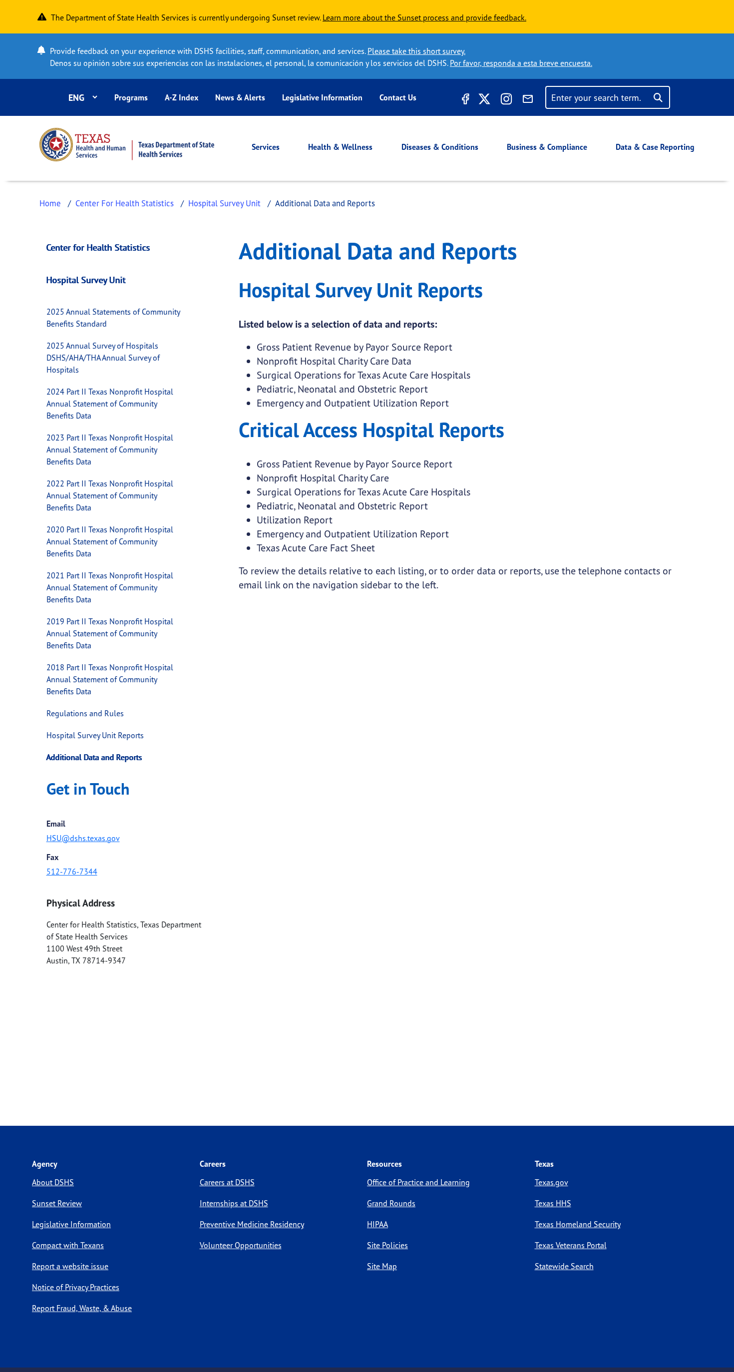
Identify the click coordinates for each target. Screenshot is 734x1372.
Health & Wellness (340, 147)
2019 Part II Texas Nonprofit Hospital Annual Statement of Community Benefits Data (109, 633)
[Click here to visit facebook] (464, 100)
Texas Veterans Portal (571, 1245)
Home (50, 203)
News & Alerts (240, 97)
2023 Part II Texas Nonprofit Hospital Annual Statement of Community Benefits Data (109, 449)
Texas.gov (551, 1182)
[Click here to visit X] (484, 100)
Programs (131, 97)
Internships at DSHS (234, 1203)
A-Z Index (181, 97)
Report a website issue (70, 1266)
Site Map (382, 1266)
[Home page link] (126, 144)
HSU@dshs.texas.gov (83, 838)
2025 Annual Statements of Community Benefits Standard (113, 318)
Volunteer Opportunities (241, 1245)
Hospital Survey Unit (224, 203)
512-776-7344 (71, 872)
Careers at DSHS (227, 1182)
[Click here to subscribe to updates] (528, 100)
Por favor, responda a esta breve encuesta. (521, 63)
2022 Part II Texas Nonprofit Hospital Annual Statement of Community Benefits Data (109, 495)
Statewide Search (564, 1266)
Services (266, 147)
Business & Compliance (547, 147)
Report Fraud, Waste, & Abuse (82, 1308)
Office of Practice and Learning (418, 1182)
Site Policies (387, 1245)
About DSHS (53, 1182)
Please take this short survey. (416, 51)
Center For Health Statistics (124, 203)
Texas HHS (553, 1203)
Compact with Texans (68, 1245)
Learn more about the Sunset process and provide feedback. (424, 17)
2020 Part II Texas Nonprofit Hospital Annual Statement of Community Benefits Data (109, 541)
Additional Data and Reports (94, 757)
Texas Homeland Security (578, 1224)
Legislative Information (322, 97)
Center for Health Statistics (98, 247)
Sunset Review (57, 1203)
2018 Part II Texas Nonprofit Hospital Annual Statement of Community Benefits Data (109, 679)
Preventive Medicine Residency (252, 1224)
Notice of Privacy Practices (75, 1287)
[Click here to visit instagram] (506, 100)
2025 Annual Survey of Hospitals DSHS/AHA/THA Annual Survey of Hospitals (103, 358)
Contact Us (397, 97)
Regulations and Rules (85, 713)
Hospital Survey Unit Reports (95, 735)
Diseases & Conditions (439, 147)
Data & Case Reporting (655, 147)
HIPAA (377, 1224)
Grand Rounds (391, 1203)
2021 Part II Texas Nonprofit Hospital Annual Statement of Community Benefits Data (109, 587)
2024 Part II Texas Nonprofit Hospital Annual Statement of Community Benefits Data (109, 404)
